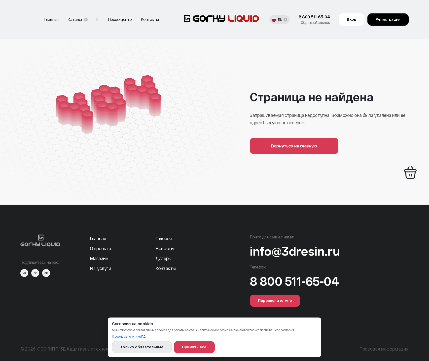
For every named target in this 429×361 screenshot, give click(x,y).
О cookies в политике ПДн (129, 336)
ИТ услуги (100, 268)
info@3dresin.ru (295, 251)
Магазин (99, 258)
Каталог (75, 19)
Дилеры (163, 258)
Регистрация (388, 19)
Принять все (194, 347)
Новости (164, 248)
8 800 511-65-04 (314, 16)
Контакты (150, 19)
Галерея (163, 238)
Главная (51, 19)
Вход (351, 19)
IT (97, 19)
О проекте (100, 248)
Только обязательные (142, 347)
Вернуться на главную (294, 145)
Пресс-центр (120, 19)
